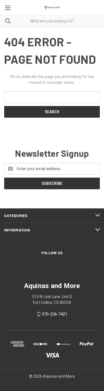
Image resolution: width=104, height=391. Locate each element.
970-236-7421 (54, 314)
